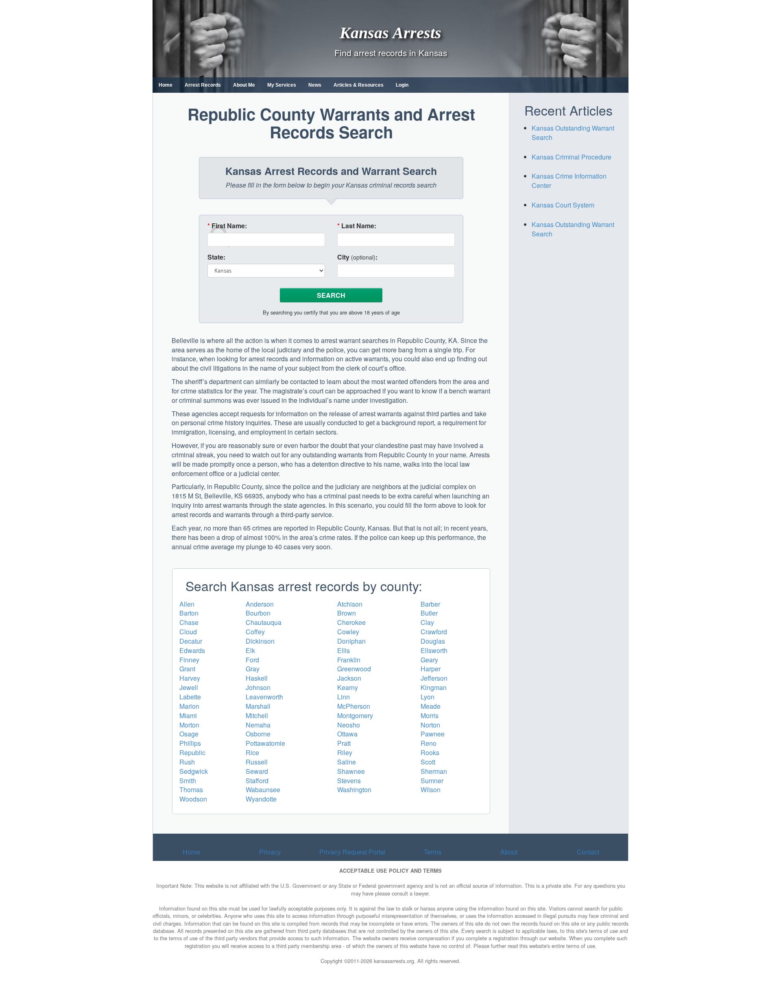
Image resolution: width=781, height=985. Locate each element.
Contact (588, 851)
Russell (257, 762)
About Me (244, 85)
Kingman (434, 687)
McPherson (353, 706)
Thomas (191, 789)
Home (165, 85)
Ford (252, 659)
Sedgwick (193, 771)
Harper (431, 668)
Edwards (192, 650)
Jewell (188, 687)
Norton (430, 724)
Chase (189, 622)
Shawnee (351, 771)
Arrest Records (203, 85)
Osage (189, 733)
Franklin (348, 659)
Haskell (257, 678)
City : (357, 257)
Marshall (258, 706)
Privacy (270, 851)
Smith (187, 780)
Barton (189, 613)
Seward (257, 771)
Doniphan (351, 641)
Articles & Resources (359, 85)
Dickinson (260, 641)
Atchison (349, 604)
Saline (346, 762)
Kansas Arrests (390, 32)
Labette (190, 696)
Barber (430, 604)
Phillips (190, 743)
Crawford (434, 631)
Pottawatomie (265, 743)
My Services (281, 85)
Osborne (258, 733)
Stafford (257, 780)
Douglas (433, 641)
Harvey (189, 678)
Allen (186, 604)
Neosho (348, 724)
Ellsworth (434, 650)
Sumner (432, 780)
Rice (252, 752)
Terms (432, 851)
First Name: (227, 225)
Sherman (434, 771)
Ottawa (347, 733)
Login (402, 85)
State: (216, 257)
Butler (429, 613)
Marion (189, 706)
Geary (429, 659)
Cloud (188, 631)
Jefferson (434, 678)
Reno (428, 743)
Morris (429, 715)
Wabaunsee (263, 789)
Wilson (431, 789)
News (314, 85)
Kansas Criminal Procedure (571, 157)
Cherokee (351, 622)
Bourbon (258, 613)
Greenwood (354, 668)
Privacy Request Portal (352, 851)
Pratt (344, 743)
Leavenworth (264, 696)
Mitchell (257, 715)
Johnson (258, 687)
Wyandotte (261, 799)
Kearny (347, 687)
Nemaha (258, 724)
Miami (188, 715)
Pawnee (433, 733)
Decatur (190, 641)
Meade (431, 706)
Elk (250, 650)
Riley (344, 752)
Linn (343, 696)
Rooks (430, 752)
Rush (187, 762)
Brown (346, 613)
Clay (427, 622)
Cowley (348, 631)
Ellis (343, 650)
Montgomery (355, 715)
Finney (189, 659)
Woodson (193, 799)
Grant (187, 668)
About (508, 851)
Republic (192, 752)
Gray (253, 668)
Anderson (260, 604)
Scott (428, 762)
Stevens (349, 780)
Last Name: (356, 225)
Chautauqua (263, 622)
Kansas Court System (563, 205)
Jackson (349, 678)
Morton (189, 724)
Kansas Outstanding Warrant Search (573, 132)
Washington (354, 789)
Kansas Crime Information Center (569, 180)
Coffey (255, 631)
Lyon (427, 696)
